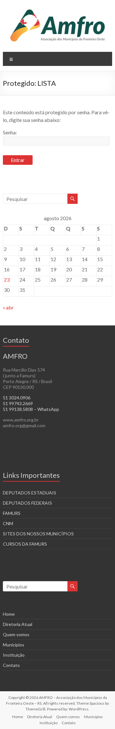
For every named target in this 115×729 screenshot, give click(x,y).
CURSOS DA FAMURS (25, 544)
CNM (8, 523)
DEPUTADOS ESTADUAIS (29, 492)
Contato (11, 665)
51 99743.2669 (18, 403)
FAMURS (11, 513)
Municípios (13, 644)
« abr (8, 307)
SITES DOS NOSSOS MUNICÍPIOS (38, 533)
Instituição (14, 655)
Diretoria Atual (17, 624)
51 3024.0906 (16, 397)
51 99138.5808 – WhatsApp (31, 409)
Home (9, 614)
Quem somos (16, 634)
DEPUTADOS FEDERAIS (27, 503)
